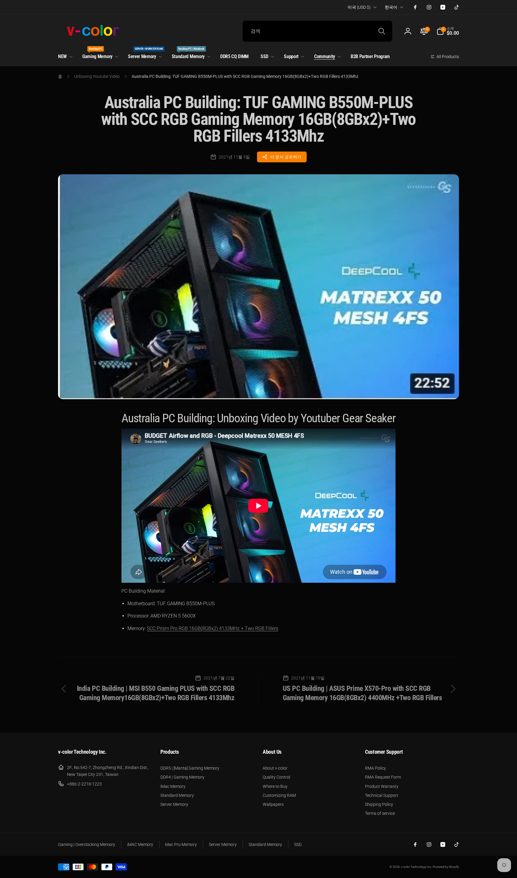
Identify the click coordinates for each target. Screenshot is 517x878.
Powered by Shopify (446, 866)
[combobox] (317, 31)
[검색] (382, 31)
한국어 (391, 7)
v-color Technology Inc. (416, 866)
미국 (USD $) (359, 7)
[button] (448, 31)
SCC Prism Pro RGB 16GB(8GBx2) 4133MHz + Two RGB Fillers (212, 628)
